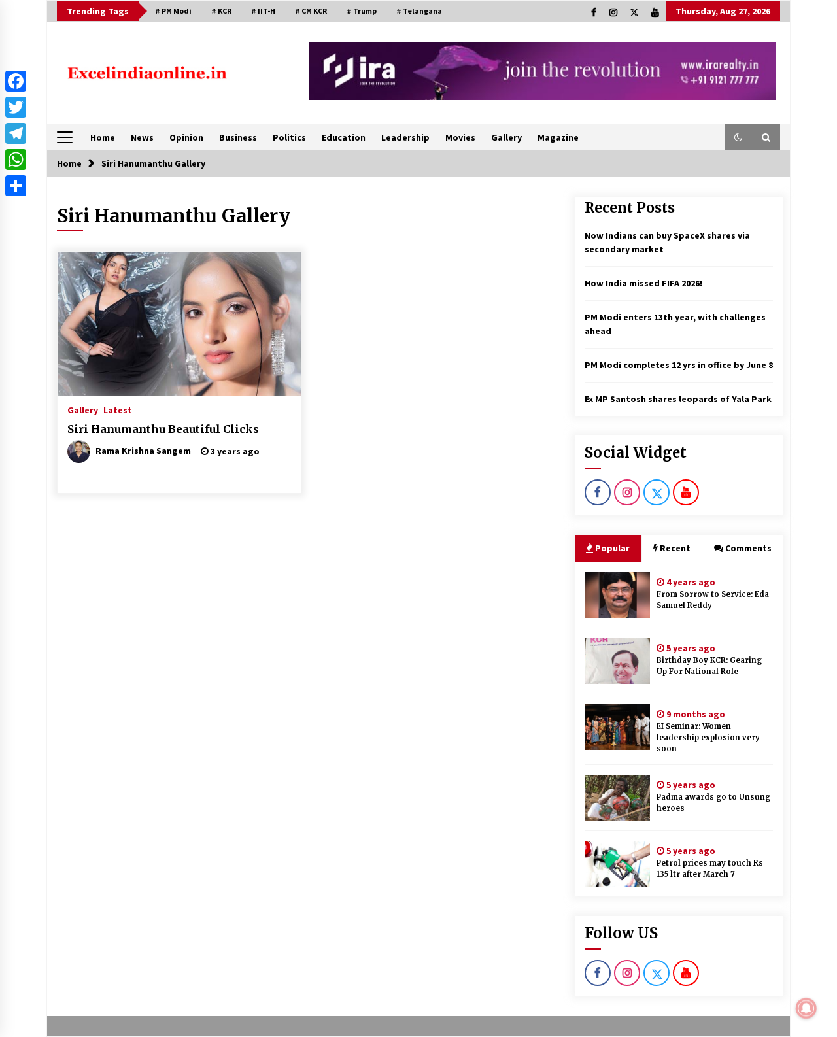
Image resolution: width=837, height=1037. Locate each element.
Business (238, 137)
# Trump (362, 11)
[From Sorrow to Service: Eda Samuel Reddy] (617, 595)
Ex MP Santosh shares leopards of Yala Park (678, 399)
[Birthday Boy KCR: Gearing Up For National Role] (617, 661)
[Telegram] (16, 133)
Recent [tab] (675, 548)
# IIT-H (263, 11)
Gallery (506, 137)
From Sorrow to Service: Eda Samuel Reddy (713, 600)
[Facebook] (16, 81)
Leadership (405, 137)
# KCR (221, 11)
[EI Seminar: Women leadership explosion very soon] (617, 727)
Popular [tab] (611, 548)
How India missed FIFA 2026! (643, 283)
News (142, 137)
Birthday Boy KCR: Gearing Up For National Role (709, 666)
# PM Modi (173, 11)
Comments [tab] (748, 548)
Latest (117, 409)
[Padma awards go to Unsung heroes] (617, 798)
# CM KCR (311, 11)
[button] (738, 137)
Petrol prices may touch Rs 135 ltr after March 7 (710, 868)
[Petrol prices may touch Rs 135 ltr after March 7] (617, 864)
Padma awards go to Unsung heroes (713, 802)
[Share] (16, 186)
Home (102, 137)
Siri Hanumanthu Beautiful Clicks (163, 428)
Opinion (186, 137)
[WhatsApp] (16, 159)
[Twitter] (16, 107)
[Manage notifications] (806, 1008)
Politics (289, 137)
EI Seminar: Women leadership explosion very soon (708, 737)
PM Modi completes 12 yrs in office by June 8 (679, 365)
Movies (460, 137)
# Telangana (419, 11)
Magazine (558, 137)
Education (344, 137)
